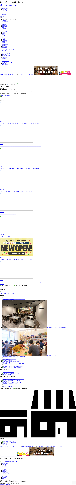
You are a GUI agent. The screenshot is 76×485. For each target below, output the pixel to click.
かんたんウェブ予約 (6, 469)
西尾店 (3, 42)
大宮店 (3, 39)
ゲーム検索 (4, 464)
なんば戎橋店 (5, 44)
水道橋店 (4, 28)
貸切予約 (4, 58)
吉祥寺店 (4, 34)
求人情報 (4, 63)
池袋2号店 (4, 24)
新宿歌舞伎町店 (5, 26)
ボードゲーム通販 (5, 61)
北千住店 (4, 33)
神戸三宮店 (4, 46)
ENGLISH (4, 478)
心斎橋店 (4, 45)
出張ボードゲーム (5, 472)
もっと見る (2, 284)
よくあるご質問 (5, 57)
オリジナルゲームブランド (7, 62)
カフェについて (5, 463)
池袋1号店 (4, 22)
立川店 (3, 35)
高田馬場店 (4, 31)
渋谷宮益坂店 (5, 21)
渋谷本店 (4, 20)
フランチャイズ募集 (6, 473)
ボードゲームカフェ (8, 5)
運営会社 (4, 477)
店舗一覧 (4, 465)
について (10, 95)
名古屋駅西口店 (5, 40)
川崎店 (3, 38)
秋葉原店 (4, 27)
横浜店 (3, 37)
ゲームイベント (5, 466)
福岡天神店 (4, 47)
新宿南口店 (4, 25)
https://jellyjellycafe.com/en (5, 484)
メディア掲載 (5, 470)
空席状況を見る (4, 292)
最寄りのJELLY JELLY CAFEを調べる (8, 293)
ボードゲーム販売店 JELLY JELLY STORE (10, 59)
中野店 (3, 32)
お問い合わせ (5, 64)
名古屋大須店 (5, 41)
